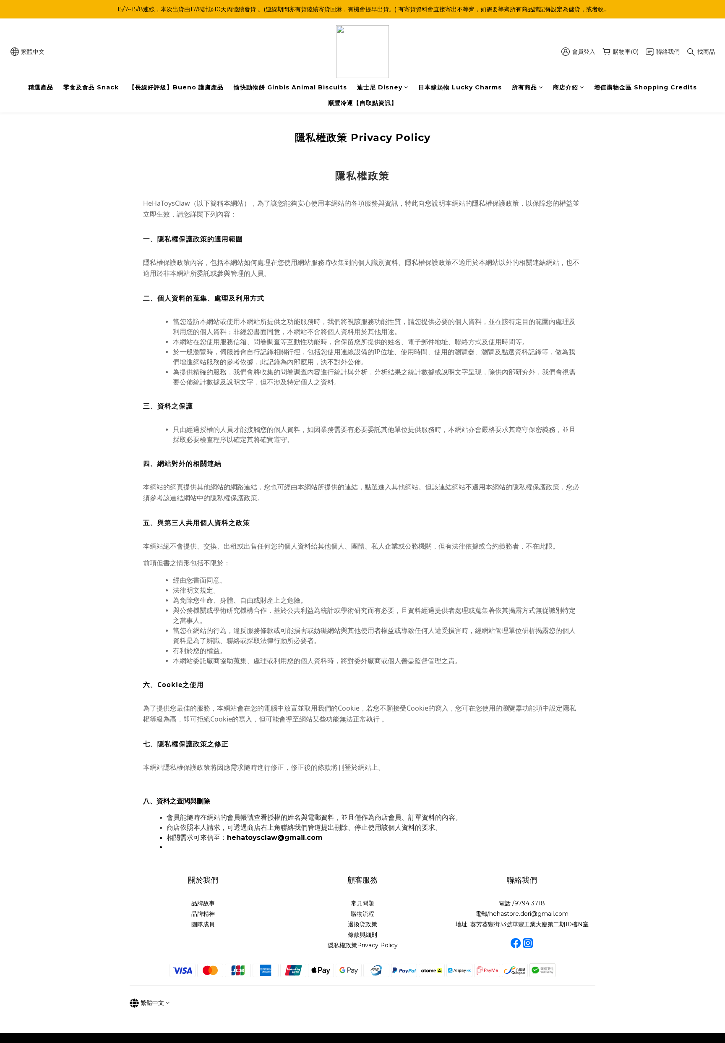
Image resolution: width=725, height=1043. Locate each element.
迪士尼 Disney (379, 87)
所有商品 (524, 87)
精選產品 (40, 87)
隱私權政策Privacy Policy (363, 945)
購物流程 (362, 914)
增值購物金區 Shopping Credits (645, 87)
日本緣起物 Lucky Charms (460, 87)
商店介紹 (565, 87)
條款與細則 (362, 934)
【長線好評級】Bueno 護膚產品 (176, 87)
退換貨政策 (362, 924)
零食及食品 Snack (91, 87)
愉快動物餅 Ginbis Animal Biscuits (290, 87)
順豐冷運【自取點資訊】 (362, 103)
